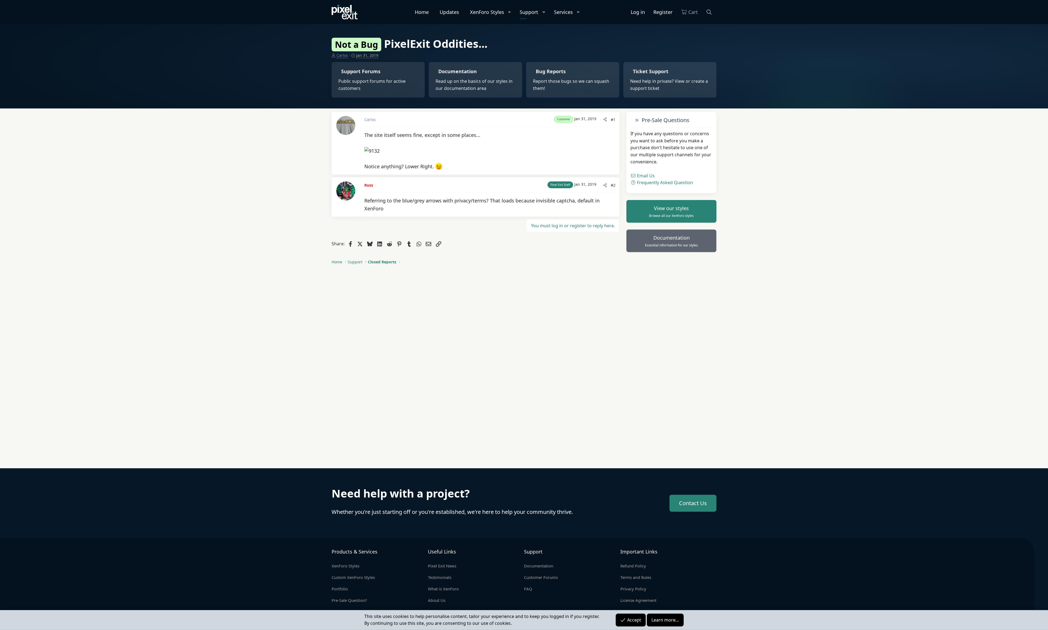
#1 (613, 119)
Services (563, 12)
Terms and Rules (635, 577)
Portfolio (340, 588)
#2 (613, 185)
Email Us (645, 176)
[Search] (709, 12)
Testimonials (439, 577)
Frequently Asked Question (664, 182)
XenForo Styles (487, 12)
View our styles (671, 211)
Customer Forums (541, 577)
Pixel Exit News (442, 566)
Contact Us (693, 503)
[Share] (605, 119)
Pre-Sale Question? (349, 600)
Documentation (671, 241)
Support (529, 12)
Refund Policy (633, 566)
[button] (509, 12)
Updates (449, 12)
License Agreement (638, 600)
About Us (436, 600)
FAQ (528, 588)
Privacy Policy (633, 588)
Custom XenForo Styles (353, 577)
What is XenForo (443, 588)
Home (422, 12)
